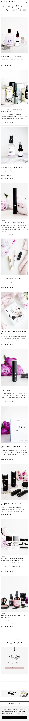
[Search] (14, 2)
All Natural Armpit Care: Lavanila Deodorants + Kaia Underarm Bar (12, 559)
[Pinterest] (7, 2)
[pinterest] (18, 643)
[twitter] (7, 643)
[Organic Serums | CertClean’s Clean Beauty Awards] (14, 88)
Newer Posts (7, 635)
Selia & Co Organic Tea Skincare (11, 167)
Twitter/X (15, 703)
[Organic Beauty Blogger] (14, 7)
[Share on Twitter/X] (9, 66)
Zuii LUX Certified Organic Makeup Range (12, 504)
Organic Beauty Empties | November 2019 (14, 56)
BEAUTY (3, 54)
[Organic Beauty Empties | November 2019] (14, 35)
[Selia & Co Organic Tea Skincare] (14, 145)
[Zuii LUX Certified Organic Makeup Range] (14, 482)
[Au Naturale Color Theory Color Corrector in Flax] (14, 367)
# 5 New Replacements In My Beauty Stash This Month (13, 616)
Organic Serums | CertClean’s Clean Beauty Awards (13, 110)
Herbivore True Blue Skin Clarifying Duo (13, 446)
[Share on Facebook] (7, 66)
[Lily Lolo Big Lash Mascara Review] (14, 201)
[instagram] (11, 643)
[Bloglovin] (9, 2)
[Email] (12, 2)
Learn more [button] (20, 713)
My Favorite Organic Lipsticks (11, 278)
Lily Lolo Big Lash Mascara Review (12, 222)
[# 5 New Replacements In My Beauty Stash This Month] (14, 594)
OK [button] (14, 717)
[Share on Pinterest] (11, 66)
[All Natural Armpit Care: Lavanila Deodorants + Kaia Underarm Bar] (14, 537)
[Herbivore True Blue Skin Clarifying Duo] (14, 424)
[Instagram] (4, 2)
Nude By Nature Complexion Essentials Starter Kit (14, 332)
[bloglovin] (14, 643)
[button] (27, 2)
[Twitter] (1, 2)
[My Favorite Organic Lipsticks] (14, 257)
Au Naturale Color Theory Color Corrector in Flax (12, 389)
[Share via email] (5, 66)
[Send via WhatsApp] (13, 66)
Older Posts (22, 635)
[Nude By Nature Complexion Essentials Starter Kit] (14, 310)
